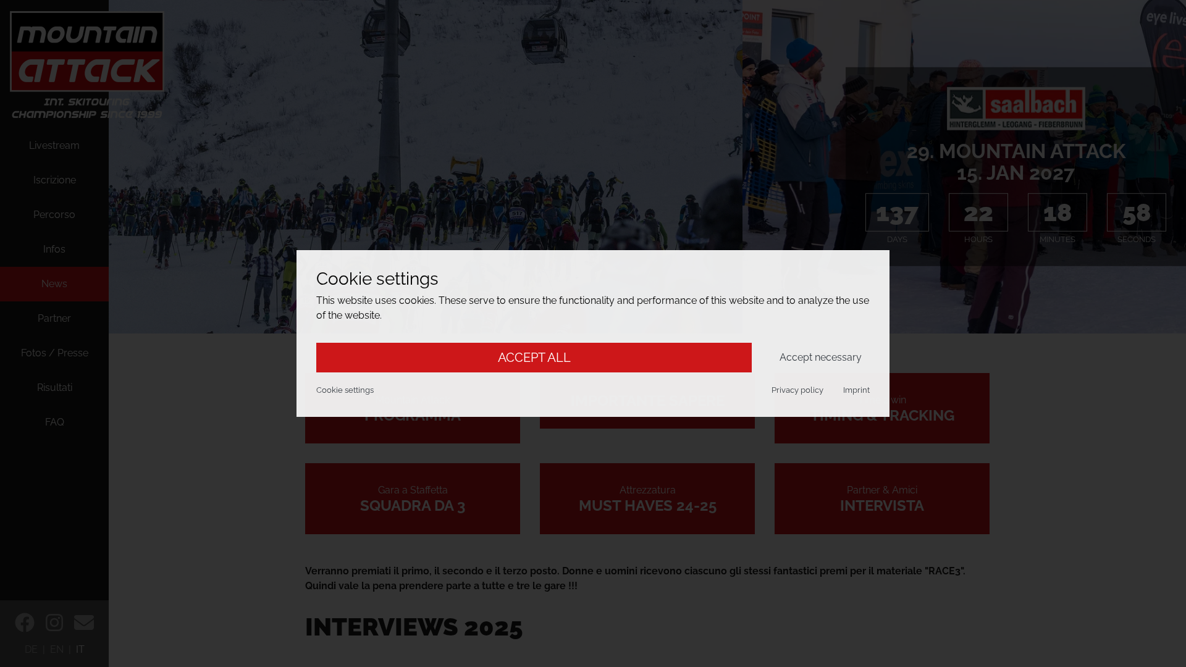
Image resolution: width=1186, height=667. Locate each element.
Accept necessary (821, 357)
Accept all (534, 357)
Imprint (856, 390)
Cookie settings (345, 390)
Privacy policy (797, 390)
